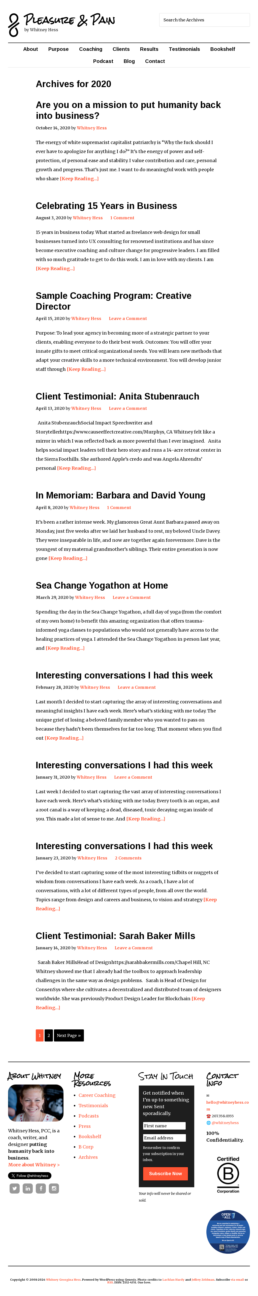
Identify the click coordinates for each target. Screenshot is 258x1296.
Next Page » (69, 1035)
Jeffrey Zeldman (203, 1279)
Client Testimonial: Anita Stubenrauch (117, 396)
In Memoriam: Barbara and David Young (121, 495)
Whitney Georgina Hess (63, 1279)
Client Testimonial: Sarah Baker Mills (115, 936)
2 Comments (128, 857)
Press (85, 1126)
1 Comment (122, 217)
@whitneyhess (225, 1123)
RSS (110, 1282)
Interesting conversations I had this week (124, 675)
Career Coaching (97, 1095)
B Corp (86, 1147)
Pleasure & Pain (69, 19)
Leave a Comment (128, 318)
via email (237, 1279)
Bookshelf (90, 1136)
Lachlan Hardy (173, 1279)
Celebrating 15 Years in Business (106, 206)
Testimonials (93, 1105)
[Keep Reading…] (79, 179)
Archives (88, 1157)
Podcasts (89, 1116)
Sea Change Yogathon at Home (102, 585)
